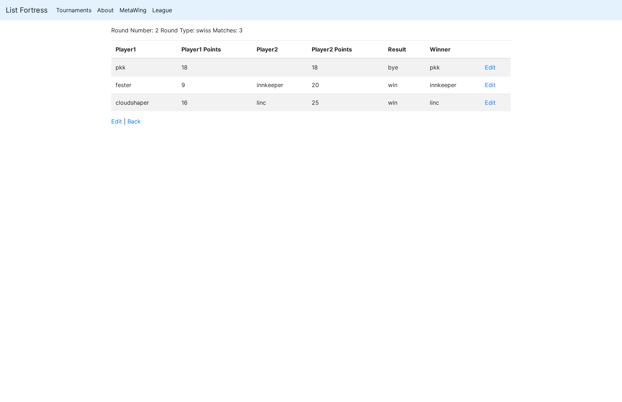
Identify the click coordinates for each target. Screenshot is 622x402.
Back (134, 121)
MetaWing (133, 10)
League (162, 10)
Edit (490, 67)
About (105, 10)
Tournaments (73, 10)
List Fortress (27, 10)
